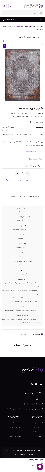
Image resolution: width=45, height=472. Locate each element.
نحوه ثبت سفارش (16, 423)
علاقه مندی (20, 37)
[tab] (34, 196)
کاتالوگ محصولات (38, 423)
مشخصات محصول (34, 196)
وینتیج (12, 116)
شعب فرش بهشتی (38, 427)
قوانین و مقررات (16, 432)
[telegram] (9, 41)
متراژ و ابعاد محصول (35, 159)
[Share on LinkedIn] (6, 41)
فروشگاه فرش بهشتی (37, 26)
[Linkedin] (41, 385)
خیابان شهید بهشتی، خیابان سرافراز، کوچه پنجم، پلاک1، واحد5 (23, 409)
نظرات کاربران (11, 196)
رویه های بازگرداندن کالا (14, 436)
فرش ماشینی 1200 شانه (24, 116)
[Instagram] (36, 385)
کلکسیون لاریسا (23, 334)
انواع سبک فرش (17, 113)
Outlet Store (29, 113)
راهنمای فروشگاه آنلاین (36, 432)
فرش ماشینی (14, 26)
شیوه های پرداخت (16, 427)
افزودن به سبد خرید (22, 180)
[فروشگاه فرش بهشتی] (33, 6)
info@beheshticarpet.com (31, 404)
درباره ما (41, 436)
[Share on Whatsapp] (12, 41)
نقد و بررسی (22, 196)
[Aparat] (32, 385)
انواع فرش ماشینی (24, 26)
